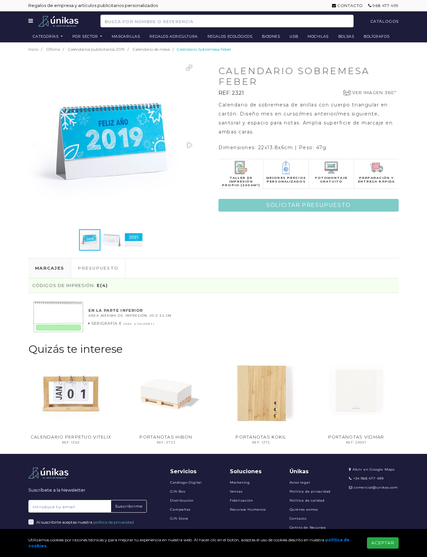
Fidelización (241, 500)
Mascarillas (126, 36)
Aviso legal (300, 482)
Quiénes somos (304, 509)
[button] (189, 67)
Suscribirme (128, 506)
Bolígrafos (376, 36)
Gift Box (177, 491)
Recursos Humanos (248, 509)
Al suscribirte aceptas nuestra (85, 522)
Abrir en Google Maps (373, 469)
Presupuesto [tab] (98, 268)
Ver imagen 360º (374, 92)
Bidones (271, 36)
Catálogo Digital (186, 482)
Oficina (53, 49)
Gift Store (179, 518)
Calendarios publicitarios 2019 (96, 49)
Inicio (33, 49)
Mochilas (318, 36)
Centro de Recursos (308, 527)
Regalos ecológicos (230, 36)
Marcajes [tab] (49, 268)
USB (294, 36)
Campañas (180, 509)
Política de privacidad (310, 491)
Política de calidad (307, 500)
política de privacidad (113, 522)
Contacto (349, 5)
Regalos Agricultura (173, 36)
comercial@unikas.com (376, 487)
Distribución (182, 500)
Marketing (240, 482)
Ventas (236, 491)
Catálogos (384, 21)
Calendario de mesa (151, 49)
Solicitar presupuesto (308, 205)
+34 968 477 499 (368, 478)
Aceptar (382, 542)
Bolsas (346, 36)
